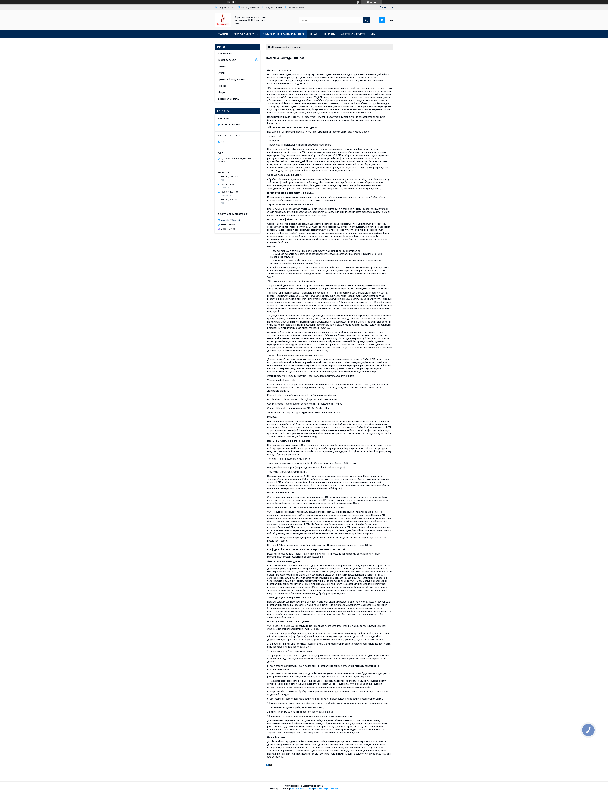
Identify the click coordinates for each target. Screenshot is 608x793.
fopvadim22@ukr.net (230, 220)
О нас (313, 34)
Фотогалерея (225, 53)
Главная (223, 34)
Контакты (329, 34)
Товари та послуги (227, 60)
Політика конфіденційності (326, 789)
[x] (270, 765)
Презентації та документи (231, 79)
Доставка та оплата (228, 99)
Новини (222, 66)
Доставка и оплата (353, 34)
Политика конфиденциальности (284, 34)
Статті (221, 73)
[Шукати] (366, 20)
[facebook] (267, 765)
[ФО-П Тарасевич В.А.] (223, 26)
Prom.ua (319, 786)
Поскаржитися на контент (301, 789)
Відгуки (221, 92)
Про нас (222, 86)
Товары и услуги (243, 34)
